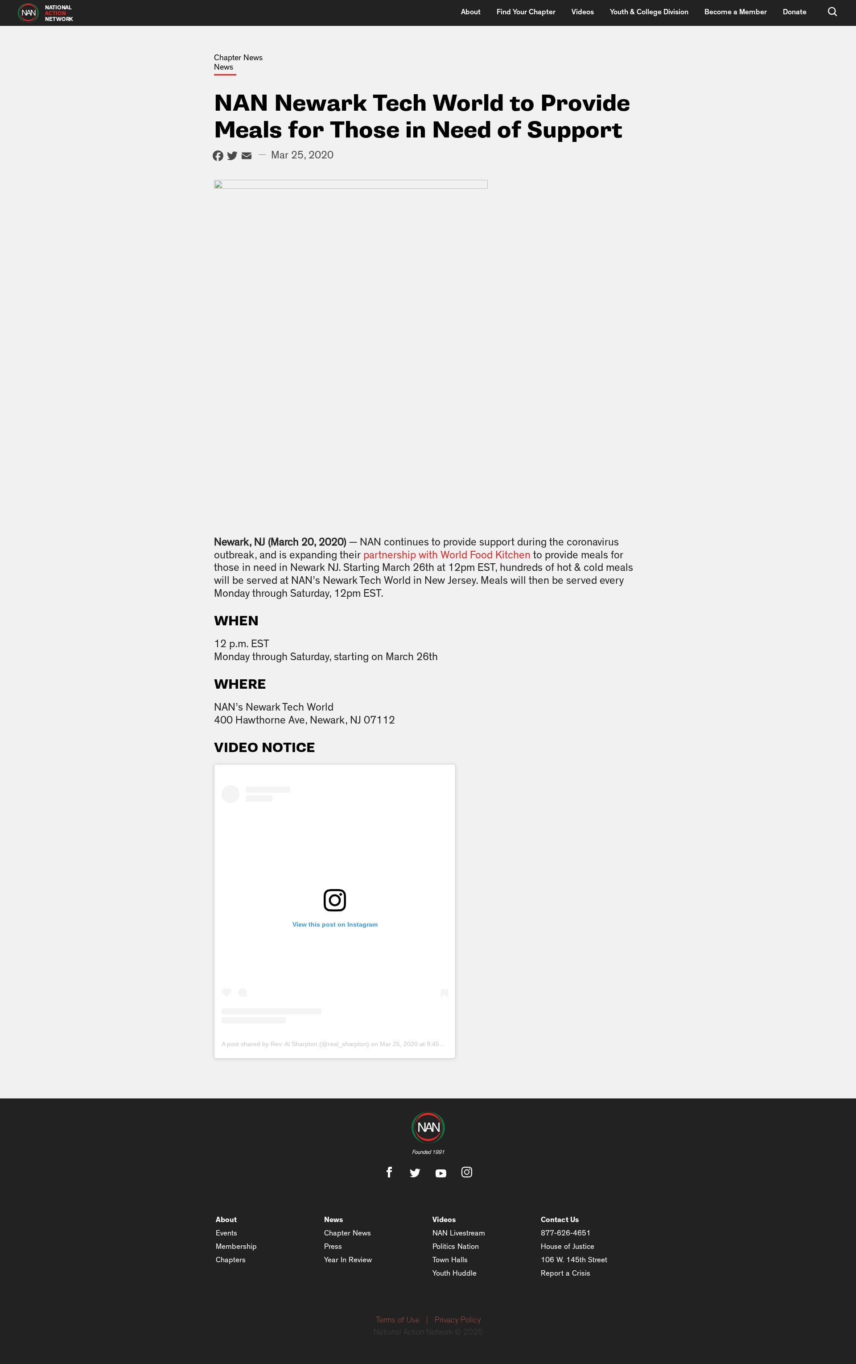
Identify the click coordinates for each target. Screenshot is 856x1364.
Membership (236, 1246)
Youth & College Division (649, 12)
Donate (795, 12)
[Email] (246, 157)
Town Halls (450, 1260)
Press (333, 1246)
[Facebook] (218, 157)
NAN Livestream (458, 1233)
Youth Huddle (454, 1273)
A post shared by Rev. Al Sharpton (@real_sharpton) (295, 1044)
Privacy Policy (458, 1320)
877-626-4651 (566, 1233)
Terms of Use (398, 1320)
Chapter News (347, 1233)
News (333, 1219)
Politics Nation (455, 1246)
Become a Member (735, 12)
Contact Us (560, 1219)
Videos (583, 12)
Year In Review (348, 1260)
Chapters (231, 1260)
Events (226, 1233)
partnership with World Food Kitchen (447, 555)
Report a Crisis (565, 1273)
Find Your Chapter (526, 12)
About (471, 12)
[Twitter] (232, 157)
